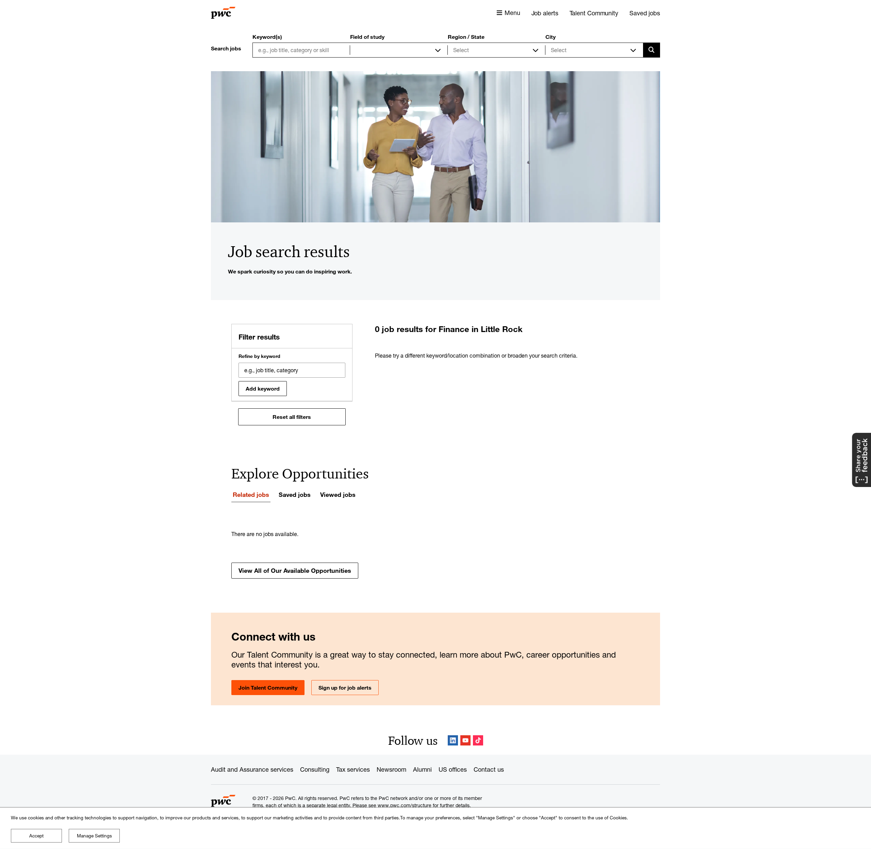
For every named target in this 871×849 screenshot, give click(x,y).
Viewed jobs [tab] (338, 494)
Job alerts (544, 13)
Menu (512, 12)
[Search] (651, 50)
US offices (453, 769)
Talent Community (594, 13)
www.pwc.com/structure (404, 805)
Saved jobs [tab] (295, 494)
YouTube (465, 740)
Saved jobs (644, 13)
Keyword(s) (267, 36)
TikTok (478, 740)
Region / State (466, 36)
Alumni (422, 769)
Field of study (367, 36)
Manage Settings (94, 835)
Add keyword (263, 388)
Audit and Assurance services (252, 769)
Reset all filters (292, 416)
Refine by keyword (259, 356)
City (550, 36)
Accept (36, 835)
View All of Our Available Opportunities (295, 570)
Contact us (489, 769)
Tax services (353, 769)
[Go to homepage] (223, 13)
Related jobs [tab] (251, 494)
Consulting (314, 769)
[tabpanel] (435, 554)
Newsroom (391, 769)
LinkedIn (453, 740)
